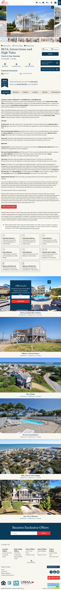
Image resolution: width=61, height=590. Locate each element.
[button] (21, 285)
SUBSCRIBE (20, 301)
